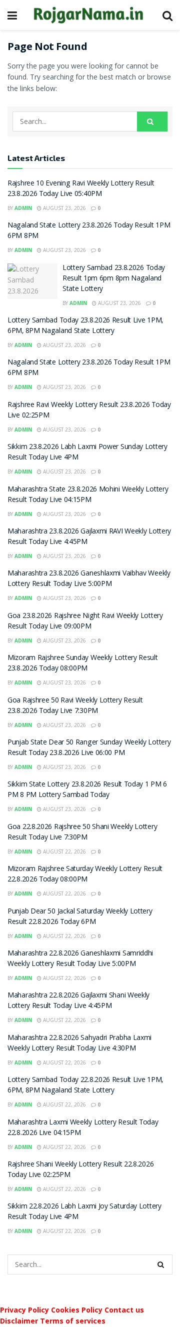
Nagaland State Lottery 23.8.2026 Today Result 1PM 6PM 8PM (89, 231)
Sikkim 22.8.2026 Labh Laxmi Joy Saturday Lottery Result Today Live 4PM (85, 1212)
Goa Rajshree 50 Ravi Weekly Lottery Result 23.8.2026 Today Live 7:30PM (75, 706)
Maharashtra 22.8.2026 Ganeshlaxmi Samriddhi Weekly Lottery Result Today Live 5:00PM (80, 959)
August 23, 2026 (64, 208)
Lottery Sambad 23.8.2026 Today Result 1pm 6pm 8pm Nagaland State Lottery (113, 279)
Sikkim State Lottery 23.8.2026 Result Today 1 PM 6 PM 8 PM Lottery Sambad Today (87, 790)
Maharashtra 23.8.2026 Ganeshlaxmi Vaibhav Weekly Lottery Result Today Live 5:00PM (89, 579)
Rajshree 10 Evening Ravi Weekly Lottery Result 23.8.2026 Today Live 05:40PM (81, 189)
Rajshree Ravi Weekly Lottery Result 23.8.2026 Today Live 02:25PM (89, 411)
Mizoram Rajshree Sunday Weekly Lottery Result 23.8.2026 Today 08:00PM (83, 663)
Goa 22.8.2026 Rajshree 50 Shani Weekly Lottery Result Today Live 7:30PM (82, 833)
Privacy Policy (24, 1309)
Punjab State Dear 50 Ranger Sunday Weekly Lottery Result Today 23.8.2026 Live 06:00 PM (89, 748)
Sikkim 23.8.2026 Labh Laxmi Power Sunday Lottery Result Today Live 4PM (88, 453)
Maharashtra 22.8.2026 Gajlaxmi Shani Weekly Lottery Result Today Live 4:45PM (79, 1001)
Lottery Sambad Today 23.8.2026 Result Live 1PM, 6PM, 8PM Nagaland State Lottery (85, 326)
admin (23, 208)
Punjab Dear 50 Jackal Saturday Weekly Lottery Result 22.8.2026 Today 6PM (80, 917)
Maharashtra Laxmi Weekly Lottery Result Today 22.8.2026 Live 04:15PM (83, 1128)
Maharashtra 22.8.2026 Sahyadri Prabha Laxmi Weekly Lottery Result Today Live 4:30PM (80, 1043)
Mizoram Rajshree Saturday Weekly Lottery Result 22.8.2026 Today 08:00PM (85, 875)
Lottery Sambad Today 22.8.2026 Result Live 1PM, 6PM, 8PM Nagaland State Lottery (85, 1085)
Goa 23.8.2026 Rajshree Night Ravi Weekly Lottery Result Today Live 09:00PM (85, 621)
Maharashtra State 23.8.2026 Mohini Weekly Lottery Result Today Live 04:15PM (88, 495)
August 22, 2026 (64, 851)
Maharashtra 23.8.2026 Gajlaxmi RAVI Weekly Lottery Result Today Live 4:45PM (89, 537)
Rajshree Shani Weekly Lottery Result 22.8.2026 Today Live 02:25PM (81, 1170)
